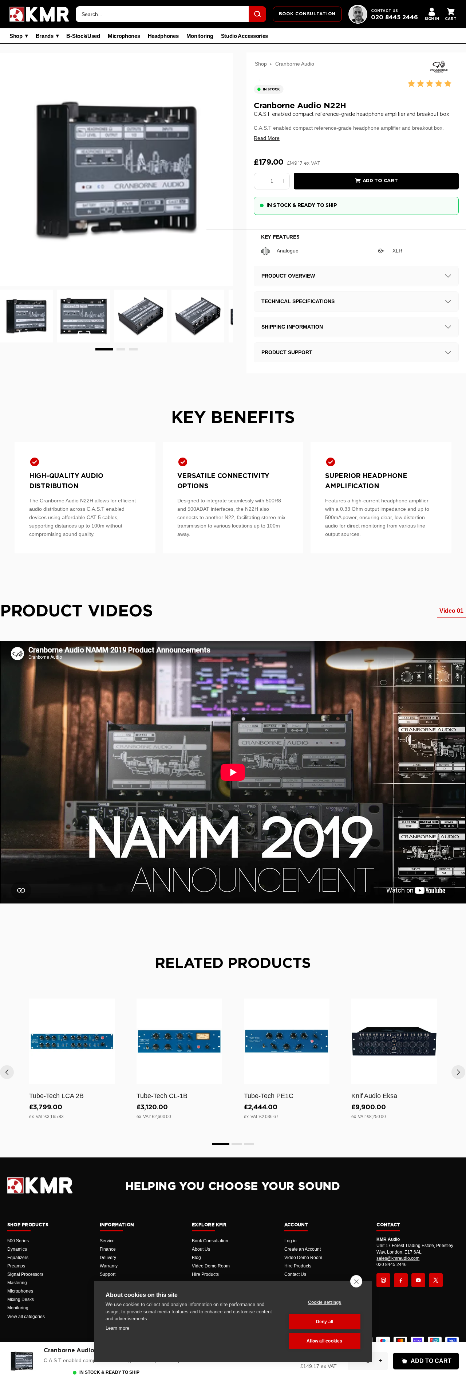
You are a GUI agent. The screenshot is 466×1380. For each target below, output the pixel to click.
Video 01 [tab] (451, 611)
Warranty (109, 1266)
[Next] (458, 1072)
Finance (108, 1249)
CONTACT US (384, 11)
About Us (201, 1249)
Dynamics (17, 1249)
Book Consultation (210, 1240)
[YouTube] (418, 1280)
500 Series (18, 1240)
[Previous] (7, 1072)
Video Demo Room (211, 1266)
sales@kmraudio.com (397, 1258)
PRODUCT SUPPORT (286, 352)
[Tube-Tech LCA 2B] (72, 1041)
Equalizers (17, 1257)
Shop (16, 36)
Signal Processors (25, 1274)
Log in (290, 1240)
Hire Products (205, 1274)
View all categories (26, 1316)
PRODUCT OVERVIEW (288, 276)
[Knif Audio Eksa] (394, 1041)
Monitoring (199, 36)
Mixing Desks (20, 1299)
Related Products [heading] (233, 963)
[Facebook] (401, 1280)
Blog (196, 1257)
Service (107, 1240)
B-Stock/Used (83, 36)
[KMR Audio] (39, 14)
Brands (45, 36)
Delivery (108, 1257)
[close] (356, 1281)
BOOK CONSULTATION (307, 14)
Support (107, 1274)
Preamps (16, 1266)
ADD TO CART (431, 1361)
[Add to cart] (106, 1077)
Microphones (124, 36)
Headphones (163, 36)
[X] (436, 1280)
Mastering (17, 1282)
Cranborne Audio (294, 64)
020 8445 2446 (394, 17)
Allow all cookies (324, 1341)
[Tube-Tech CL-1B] (179, 1041)
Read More (267, 138)
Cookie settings (324, 1302)
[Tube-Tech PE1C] (286, 1041)
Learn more (117, 1328)
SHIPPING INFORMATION (292, 327)
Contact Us (295, 1274)
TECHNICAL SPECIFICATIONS (298, 301)
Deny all (324, 1321)
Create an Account (302, 1249)
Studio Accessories (244, 36)
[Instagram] (383, 1280)
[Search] (257, 14)
